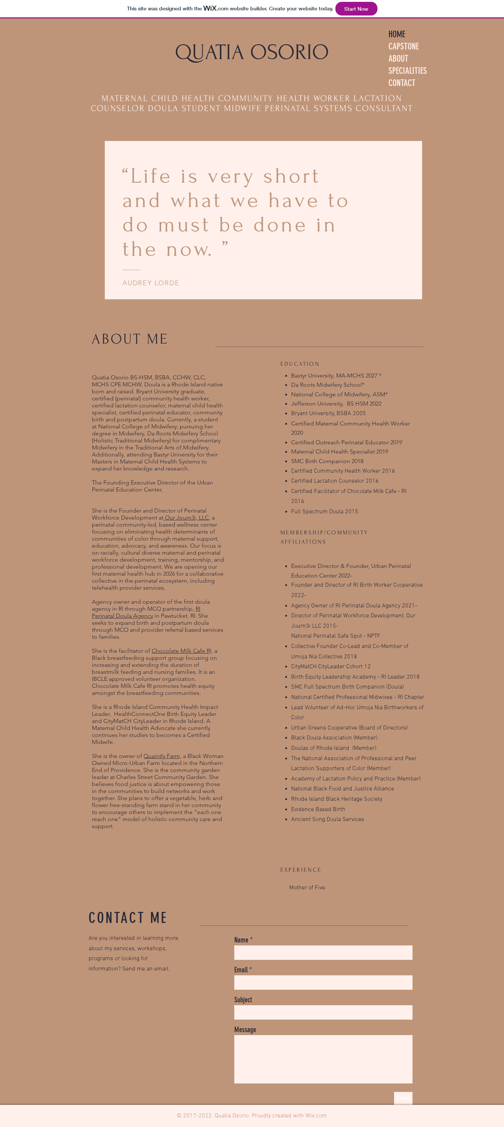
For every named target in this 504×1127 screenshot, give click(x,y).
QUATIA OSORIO (252, 52)
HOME (397, 34)
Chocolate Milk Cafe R (181, 650)
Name (241, 940)
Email (241, 969)
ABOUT (398, 59)
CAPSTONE (404, 46)
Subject (243, 999)
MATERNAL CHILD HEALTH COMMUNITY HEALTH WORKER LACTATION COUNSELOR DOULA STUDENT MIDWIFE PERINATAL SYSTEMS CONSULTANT (252, 103)
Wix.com (316, 1116)
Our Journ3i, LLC (186, 517)
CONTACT (402, 83)
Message (245, 1029)
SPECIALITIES (408, 71)
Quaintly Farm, (163, 755)
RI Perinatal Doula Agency (146, 612)
